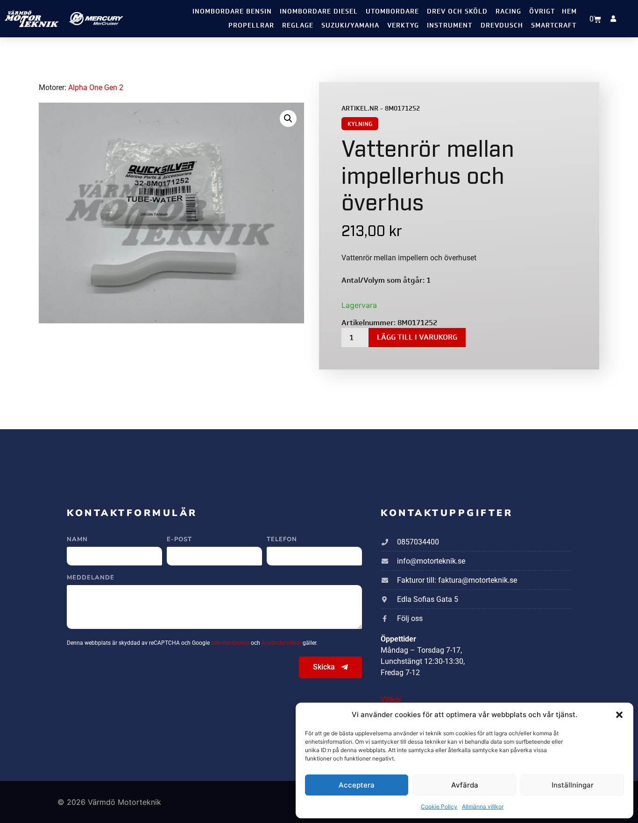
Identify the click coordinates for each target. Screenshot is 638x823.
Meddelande (90, 578)
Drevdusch (502, 25)
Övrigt (542, 11)
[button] (619, 714)
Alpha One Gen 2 (95, 87)
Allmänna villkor (482, 806)
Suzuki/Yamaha (350, 25)
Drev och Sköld (457, 11)
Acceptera (357, 785)
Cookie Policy (439, 806)
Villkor (391, 699)
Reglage (297, 25)
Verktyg (403, 25)
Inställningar (573, 785)
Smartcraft (554, 25)
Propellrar (251, 25)
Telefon (282, 540)
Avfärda (464, 785)
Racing (508, 11)
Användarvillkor (282, 643)
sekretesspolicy (231, 643)
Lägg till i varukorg (417, 337)
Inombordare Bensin (232, 11)
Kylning (359, 123)
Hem (569, 11)
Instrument (450, 25)
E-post (179, 540)
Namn (77, 540)
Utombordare (392, 11)
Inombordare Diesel (319, 11)
